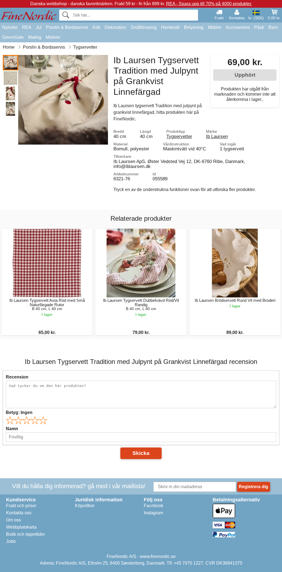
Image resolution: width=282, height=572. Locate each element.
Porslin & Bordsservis (67, 27)
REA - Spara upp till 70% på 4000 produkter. (209, 3)
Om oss (13, 520)
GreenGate (13, 37)
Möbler (214, 27)
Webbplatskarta (21, 527)
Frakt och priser (21, 505)
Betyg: (19, 412)
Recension (17, 377)
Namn (12, 428)
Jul (39, 27)
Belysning (194, 27)
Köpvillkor (84, 505)
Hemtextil (170, 27)
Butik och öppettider (25, 534)
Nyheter (10, 27)
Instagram (153, 512)
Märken (53, 37)
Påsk (259, 27)
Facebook (153, 505)
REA (26, 27)
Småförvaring (144, 27)
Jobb (11, 541)
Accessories (238, 27)
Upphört (245, 75)
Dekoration (115, 27)
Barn (273, 27)
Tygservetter (179, 136)
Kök (96, 27)
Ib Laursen (217, 136)
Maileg (34, 37)
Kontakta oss (18, 512)
